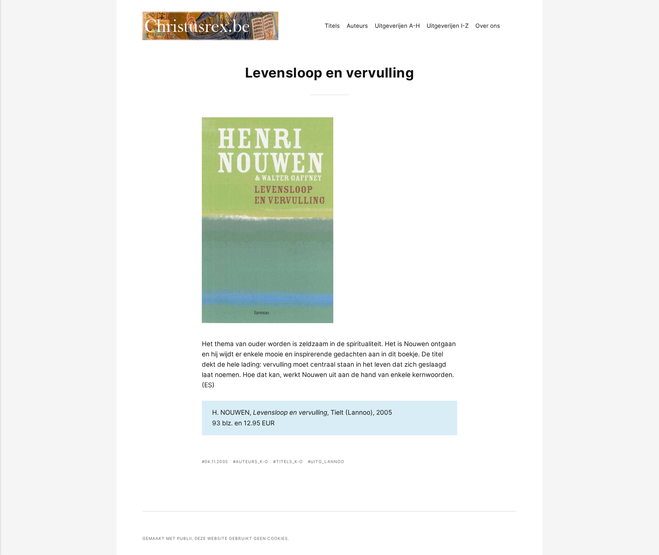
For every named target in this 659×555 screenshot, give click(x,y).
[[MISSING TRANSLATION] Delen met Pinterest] (433, 463)
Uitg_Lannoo (327, 461)
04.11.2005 (216, 461)
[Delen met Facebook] (414, 463)
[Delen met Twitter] (424, 463)
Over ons (487, 25)
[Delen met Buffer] (452, 463)
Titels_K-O (289, 461)
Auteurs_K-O (252, 461)
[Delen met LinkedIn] (443, 463)
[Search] (514, 26)
